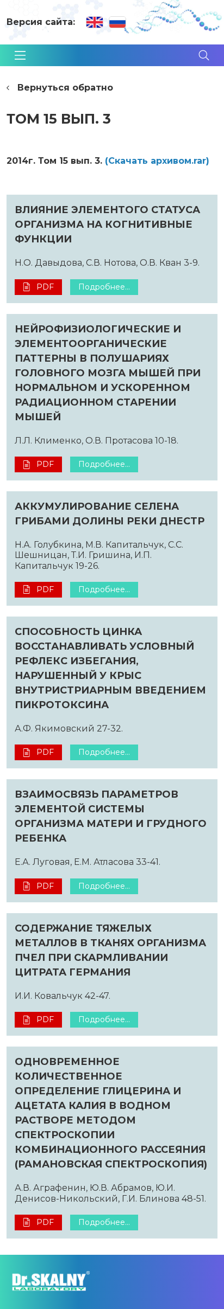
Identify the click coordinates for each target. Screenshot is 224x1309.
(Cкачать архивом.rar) (157, 161)
